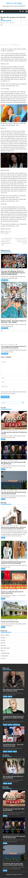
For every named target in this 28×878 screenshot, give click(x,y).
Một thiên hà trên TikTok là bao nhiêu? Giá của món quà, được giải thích (21, 241)
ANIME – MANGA (5, 635)
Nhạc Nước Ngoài (5, 648)
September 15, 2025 (6, 269)
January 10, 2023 (7, 714)
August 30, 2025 (5, 318)
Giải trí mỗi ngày (14, 3)
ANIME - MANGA (5, 233)
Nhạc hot (3, 643)
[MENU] (26, 11)
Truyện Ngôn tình (5, 653)
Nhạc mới (3, 645)
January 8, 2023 (7, 742)
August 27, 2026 (5, 430)
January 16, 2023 (7, 774)
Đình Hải (14, 269)
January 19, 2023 (5, 344)
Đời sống (3, 439)
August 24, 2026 (5, 490)
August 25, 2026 (5, 460)
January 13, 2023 (7, 687)
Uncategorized (4, 655)
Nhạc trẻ (3, 650)
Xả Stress (3, 658)
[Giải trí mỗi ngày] (2, 11)
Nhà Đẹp (3, 537)
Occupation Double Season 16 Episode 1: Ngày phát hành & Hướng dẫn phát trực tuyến (6, 242)
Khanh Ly (13, 22)
